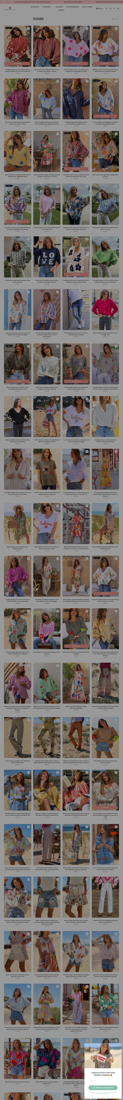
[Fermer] (118, 1047)
